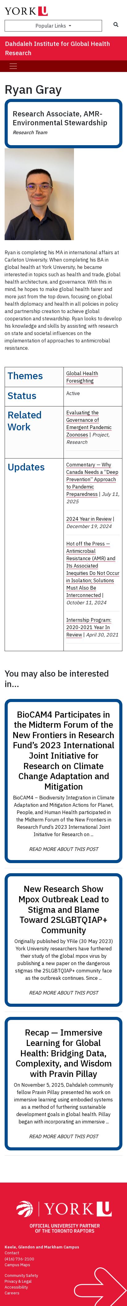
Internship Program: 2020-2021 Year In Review (88, 627)
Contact (12, 1252)
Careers (12, 1293)
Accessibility (16, 1287)
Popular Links (51, 26)
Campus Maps (17, 1264)
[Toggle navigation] (13, 66)
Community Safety (21, 1275)
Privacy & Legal (18, 1281)
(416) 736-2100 (19, 1259)
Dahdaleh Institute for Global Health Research (57, 48)
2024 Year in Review (89, 519)
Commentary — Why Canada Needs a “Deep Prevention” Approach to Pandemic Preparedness (92, 479)
